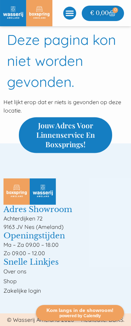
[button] (70, 13)
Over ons (15, 271)
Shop (10, 281)
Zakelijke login (22, 290)
